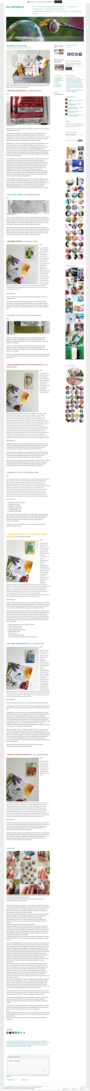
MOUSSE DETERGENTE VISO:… (74, 104)
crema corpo (33, 1041)
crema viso (38, 1041)
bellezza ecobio (24, 1041)
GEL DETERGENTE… (72, 103)
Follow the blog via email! (73, 61)
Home (33, 6)
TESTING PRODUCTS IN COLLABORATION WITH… (55, 9)
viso (26, 1042)
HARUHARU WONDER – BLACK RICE (73, 77)
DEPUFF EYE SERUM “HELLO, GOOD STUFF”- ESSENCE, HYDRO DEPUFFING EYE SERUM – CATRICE (74, 87)
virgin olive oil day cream (21, 1046)
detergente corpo (44, 1041)
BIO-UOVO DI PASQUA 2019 (76, 11)
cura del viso (11, 1043)
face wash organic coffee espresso (21, 1043)
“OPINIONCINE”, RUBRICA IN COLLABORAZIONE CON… (43, 11)
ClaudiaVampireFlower (17, 47)
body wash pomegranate (35, 1042)
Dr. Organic (15, 1042)
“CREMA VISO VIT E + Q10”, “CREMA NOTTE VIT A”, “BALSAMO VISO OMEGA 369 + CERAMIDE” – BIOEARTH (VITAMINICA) (75, 81)
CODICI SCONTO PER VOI (37, 9)
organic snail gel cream (23, 1045)
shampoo (19, 1042)
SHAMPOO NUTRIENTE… (73, 107)
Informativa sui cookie (29, 1088)
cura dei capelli (43, 1042)
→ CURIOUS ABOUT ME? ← (71, 6)
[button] (71, 152)
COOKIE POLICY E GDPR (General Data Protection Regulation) (50, 6)
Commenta (43, 1071)
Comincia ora (58, 1)
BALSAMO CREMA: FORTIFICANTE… (76, 108)
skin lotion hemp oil (12, 1046)
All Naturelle (15, 7)
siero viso (23, 1042)
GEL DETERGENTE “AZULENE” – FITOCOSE (74, 84)
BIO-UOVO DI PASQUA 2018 (62, 11)
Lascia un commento (27, 47)
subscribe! (69, 68)
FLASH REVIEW (35, 13)
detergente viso (9, 1042)
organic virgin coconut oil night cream (35, 1045)
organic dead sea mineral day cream (35, 1043)
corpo (29, 1041)
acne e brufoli (18, 1041)
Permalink (29, 1046)
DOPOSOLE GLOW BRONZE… (74, 111)
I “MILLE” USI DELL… (75, 112)
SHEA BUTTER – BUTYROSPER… (75, 115)
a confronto (13, 1041)
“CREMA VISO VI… (72, 100)
